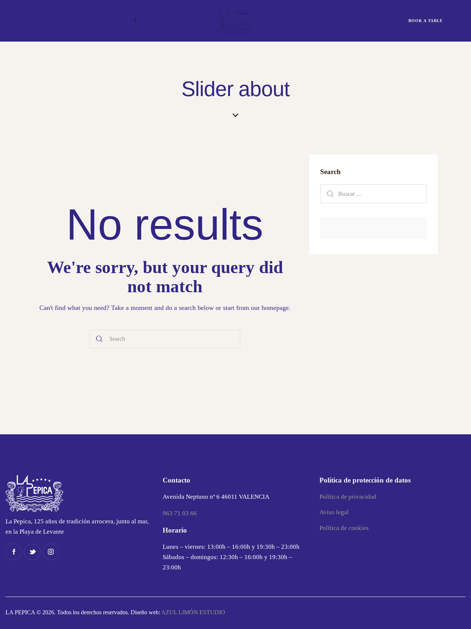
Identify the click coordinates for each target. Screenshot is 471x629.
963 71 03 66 (180, 513)
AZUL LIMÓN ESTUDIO (193, 612)
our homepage (270, 307)
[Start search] (99, 339)
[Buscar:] (373, 193)
